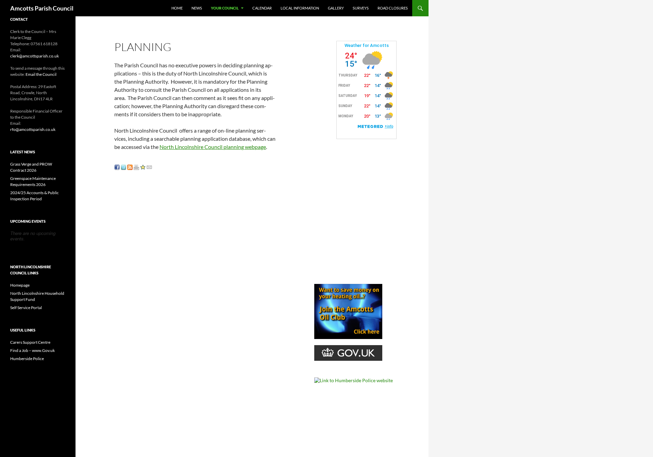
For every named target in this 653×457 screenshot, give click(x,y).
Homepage (20, 285)
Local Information (300, 8)
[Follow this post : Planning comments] (130, 166)
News (196, 8)
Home (177, 8)
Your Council (225, 8)
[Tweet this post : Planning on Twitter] (123, 166)
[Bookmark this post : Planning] (143, 166)
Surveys (361, 8)
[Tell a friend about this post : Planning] (149, 166)
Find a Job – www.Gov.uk (32, 350)
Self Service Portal (26, 307)
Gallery (336, 8)
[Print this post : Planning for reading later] (136, 166)
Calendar (262, 8)
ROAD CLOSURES (393, 8)
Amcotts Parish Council (41, 8)
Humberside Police (27, 358)
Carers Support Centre (30, 342)
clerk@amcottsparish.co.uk (34, 55)
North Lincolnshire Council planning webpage (213, 146)
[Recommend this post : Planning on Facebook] (117, 166)
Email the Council (41, 74)
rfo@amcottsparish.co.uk (32, 129)
